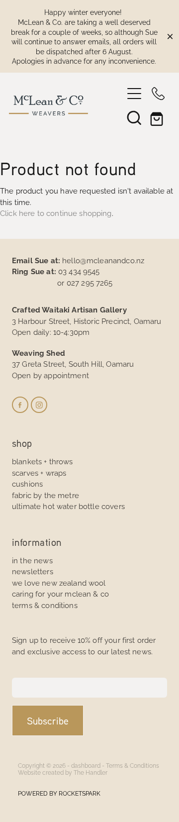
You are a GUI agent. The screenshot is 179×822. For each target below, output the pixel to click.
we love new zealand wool (59, 582)
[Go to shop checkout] (158, 117)
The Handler (90, 772)
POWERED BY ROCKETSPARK (59, 793)
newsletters (32, 571)
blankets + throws (42, 461)
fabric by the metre (45, 495)
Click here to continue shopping (56, 212)
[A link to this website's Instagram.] (39, 405)
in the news (32, 560)
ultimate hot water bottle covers (68, 506)
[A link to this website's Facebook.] (20, 405)
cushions (27, 483)
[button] (134, 117)
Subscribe (48, 720)
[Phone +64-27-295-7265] (158, 93)
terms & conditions (45, 605)
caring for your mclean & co (60, 593)
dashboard (85, 765)
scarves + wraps (39, 472)
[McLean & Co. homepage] (65, 105)
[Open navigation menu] (134, 93)
